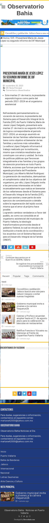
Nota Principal (15, 88)
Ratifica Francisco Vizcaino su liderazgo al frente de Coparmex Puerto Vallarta (32, 333)
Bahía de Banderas (10, 460)
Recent (6, 276)
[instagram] (34, 393)
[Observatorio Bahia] (24, 9)
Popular (17, 276)
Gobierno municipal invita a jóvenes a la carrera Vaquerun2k (30, 306)
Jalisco (4, 464)
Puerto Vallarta (8, 455)
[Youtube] (29, 393)
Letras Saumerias (10, 477)
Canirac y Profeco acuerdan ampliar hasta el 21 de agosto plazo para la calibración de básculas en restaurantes (32, 319)
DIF (12, 38)
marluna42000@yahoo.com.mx (17, 420)
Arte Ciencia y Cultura (11, 481)
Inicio (3, 451)
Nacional (5, 472)
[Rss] (15, 393)
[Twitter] (24, 393)
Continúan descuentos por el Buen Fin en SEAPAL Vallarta (18, 258)
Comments (38, 276)
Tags (26, 276)
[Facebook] (19, 393)
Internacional (7, 468)
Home (5, 38)
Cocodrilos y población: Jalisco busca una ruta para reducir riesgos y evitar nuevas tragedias (31, 293)
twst (4, 281)
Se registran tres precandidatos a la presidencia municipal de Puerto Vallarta (29, 265)
